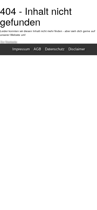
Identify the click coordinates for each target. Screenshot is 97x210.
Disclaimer (76, 49)
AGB (37, 49)
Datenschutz (55, 49)
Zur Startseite (8, 41)
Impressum (21, 49)
